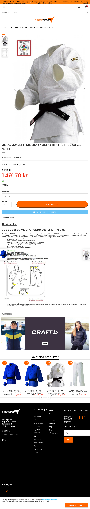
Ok (68, 440)
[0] (86, 7)
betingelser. (70, 426)
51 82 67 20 (6, 431)
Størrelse (5, 192)
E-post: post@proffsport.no (12, 434)
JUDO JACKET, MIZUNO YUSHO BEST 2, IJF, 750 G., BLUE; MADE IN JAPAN (34, 391)
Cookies (37, 433)
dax (3, 152)
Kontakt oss (38, 443)
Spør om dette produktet (46, 212)
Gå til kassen (53, 433)
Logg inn (52, 420)
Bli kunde (37, 416)
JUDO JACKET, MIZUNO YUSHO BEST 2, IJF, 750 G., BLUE (12, 391)
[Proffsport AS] (45, 20)
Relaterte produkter (45, 357)
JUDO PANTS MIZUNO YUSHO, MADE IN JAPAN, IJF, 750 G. (78, 391)
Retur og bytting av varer (38, 449)
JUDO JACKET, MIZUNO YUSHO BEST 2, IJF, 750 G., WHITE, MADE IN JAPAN (56, 391)
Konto (51, 430)
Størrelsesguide (8, 217)
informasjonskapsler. (49, 500)
